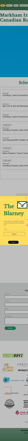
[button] (13, 242)
